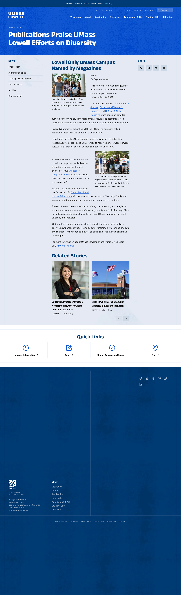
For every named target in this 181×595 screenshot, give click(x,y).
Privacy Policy (99, 521)
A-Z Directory (107, 10)
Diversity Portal (66, 245)
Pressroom (14, 66)
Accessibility (111, 521)
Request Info (138, 10)
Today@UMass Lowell (19, 78)
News (18, 27)
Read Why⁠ (108, 3)
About (87, 17)
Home (10, 27)
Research (115, 17)
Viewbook (75, 17)
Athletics (168, 17)
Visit (98, 10)
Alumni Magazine (17, 72)
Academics (100, 17)
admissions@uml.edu (20, 510)
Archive (12, 90)
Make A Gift (149, 10)
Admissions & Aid (133, 17)
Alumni (118, 10)
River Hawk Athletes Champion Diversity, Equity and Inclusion (108, 303)
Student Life (152, 17)
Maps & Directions (61, 521)
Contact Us (74, 521)
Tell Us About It (16, 84)
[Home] (16, 15)
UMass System (86, 521)
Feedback (122, 521)
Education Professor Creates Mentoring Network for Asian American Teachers (67, 305)
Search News (15, 95)
